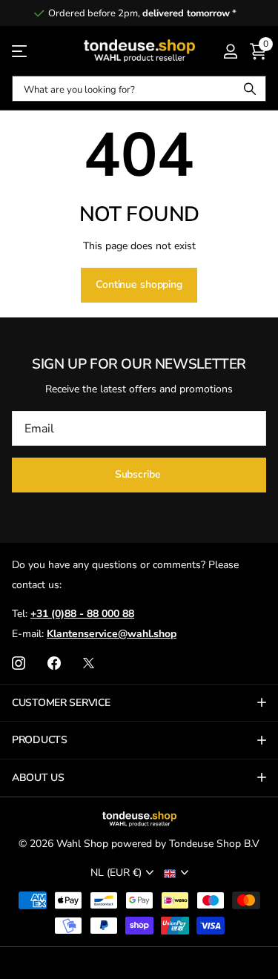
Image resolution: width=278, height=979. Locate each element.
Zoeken (250, 89)
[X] (88, 663)
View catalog (20, 50)
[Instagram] (18, 663)
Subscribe (139, 474)
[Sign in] (230, 51)
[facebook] (54, 663)
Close (139, 703)
